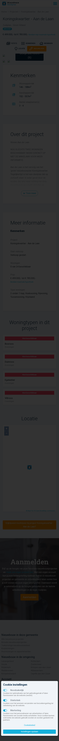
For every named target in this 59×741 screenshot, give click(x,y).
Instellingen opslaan (29, 731)
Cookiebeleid (29, 725)
